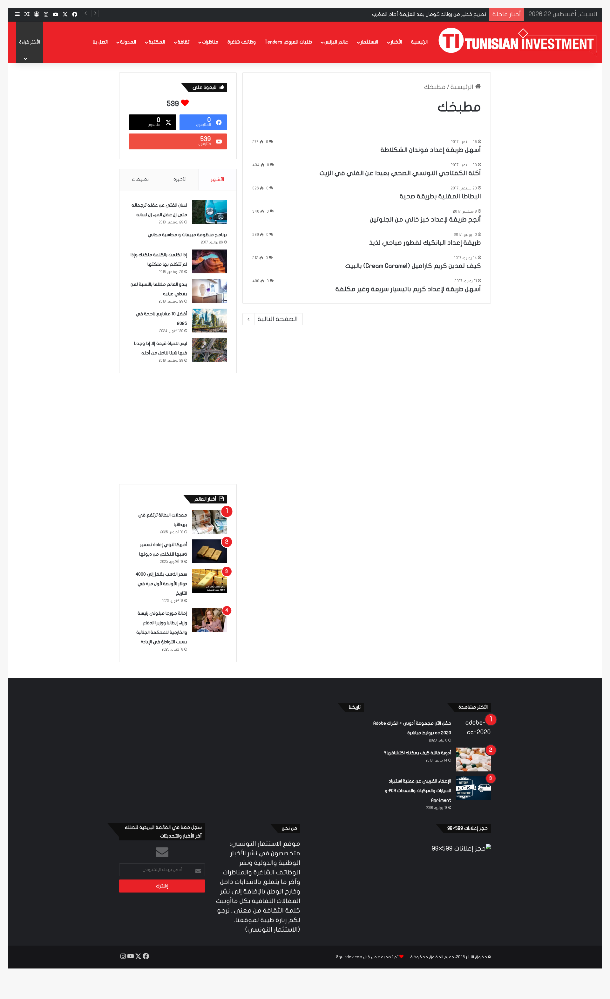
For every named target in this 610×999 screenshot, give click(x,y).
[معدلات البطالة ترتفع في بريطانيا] (209, 522)
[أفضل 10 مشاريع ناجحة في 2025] (209, 320)
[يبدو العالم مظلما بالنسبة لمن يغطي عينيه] (209, 291)
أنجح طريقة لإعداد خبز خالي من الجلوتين (425, 219)
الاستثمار (369, 41)
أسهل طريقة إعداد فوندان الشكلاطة (431, 150)
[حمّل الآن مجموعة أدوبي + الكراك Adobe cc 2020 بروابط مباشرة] (473, 730)
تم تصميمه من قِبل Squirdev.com (367, 957)
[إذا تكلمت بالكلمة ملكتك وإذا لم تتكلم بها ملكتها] (209, 261)
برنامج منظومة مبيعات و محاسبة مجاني (187, 234)
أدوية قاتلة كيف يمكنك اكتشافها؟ (417, 752)
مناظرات (210, 41)
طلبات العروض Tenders (288, 41)
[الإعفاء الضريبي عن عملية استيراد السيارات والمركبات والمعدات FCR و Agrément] (473, 788)
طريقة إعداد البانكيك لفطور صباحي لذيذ (425, 242)
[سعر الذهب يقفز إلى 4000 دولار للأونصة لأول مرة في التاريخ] (209, 581)
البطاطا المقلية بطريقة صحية (440, 196)
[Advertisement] (178, 427)
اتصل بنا (100, 41)
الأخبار (396, 41)
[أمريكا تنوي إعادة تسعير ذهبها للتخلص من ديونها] (209, 551)
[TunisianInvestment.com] (517, 42)
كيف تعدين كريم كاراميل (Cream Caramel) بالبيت (413, 266)
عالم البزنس (336, 41)
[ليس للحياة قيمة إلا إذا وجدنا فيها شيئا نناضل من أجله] (209, 350)
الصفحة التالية (278, 319)
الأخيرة (179, 179)
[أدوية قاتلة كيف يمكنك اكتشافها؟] (473, 759)
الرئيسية (419, 41)
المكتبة (157, 41)
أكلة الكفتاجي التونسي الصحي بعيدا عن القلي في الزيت (400, 173)
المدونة (128, 41)
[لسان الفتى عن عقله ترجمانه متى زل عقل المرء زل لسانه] (209, 212)
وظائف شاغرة (241, 41)
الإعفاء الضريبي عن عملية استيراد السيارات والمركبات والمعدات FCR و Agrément (418, 791)
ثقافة (183, 41)
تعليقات (140, 179)
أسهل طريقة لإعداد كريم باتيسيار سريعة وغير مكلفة (408, 289)
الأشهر (217, 179)
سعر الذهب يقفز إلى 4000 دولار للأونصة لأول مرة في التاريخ (161, 584)
